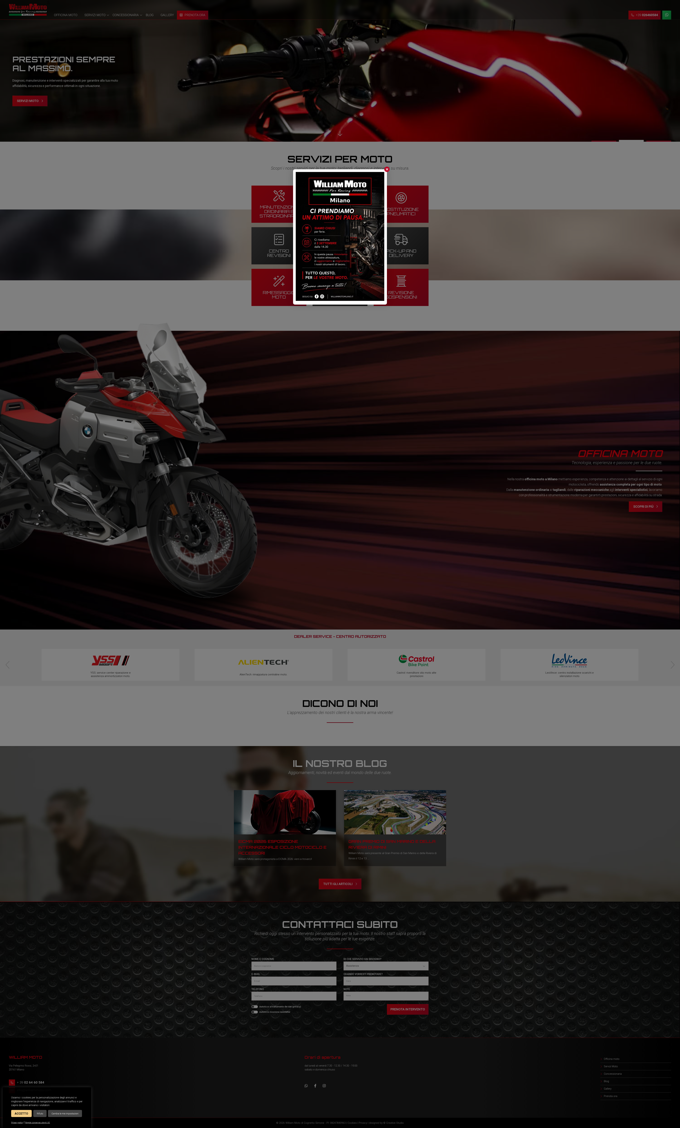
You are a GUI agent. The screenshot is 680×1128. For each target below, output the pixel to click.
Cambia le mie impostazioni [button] (65, 1113)
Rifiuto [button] (40, 1113)
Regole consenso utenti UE (37, 1122)
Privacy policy (17, 1122)
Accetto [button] (21, 1113)
